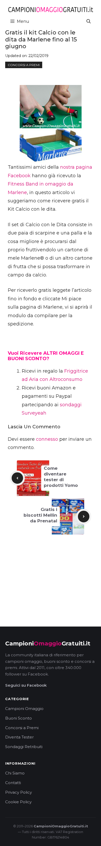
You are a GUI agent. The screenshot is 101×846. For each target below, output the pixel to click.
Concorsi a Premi (22, 727)
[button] (88, 21)
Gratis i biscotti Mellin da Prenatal (40, 515)
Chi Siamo (15, 773)
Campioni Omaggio (24, 708)
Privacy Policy (18, 792)
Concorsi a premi (24, 65)
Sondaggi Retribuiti (23, 746)
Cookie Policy (18, 801)
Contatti (13, 782)
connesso (47, 439)
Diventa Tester (19, 737)
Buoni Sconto (18, 718)
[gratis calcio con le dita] (50, 124)
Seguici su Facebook (26, 685)
